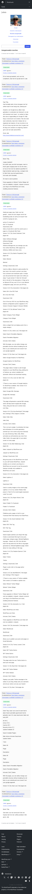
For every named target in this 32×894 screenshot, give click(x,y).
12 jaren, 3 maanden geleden (9, 72)
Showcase (19, 834)
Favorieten (15, 42)
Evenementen (20, 849)
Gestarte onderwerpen (15, 30)
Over (2, 834)
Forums (3, 6)
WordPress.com (6, 859)
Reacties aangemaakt (15, 33)
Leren (3, 846)
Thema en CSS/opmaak (12, 59)
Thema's (19, 836)
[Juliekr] (16, 21)
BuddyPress (5, 867)
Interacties (15, 39)
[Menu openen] (29, 2)
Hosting (3, 839)
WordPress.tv (5, 854)
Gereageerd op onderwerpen (15, 36)
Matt (3, 862)
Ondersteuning (5, 849)
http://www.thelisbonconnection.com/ (13, 135)
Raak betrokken (21, 846)
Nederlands (8, 874)
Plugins (19, 839)
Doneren (20, 852)
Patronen (19, 842)
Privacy (3, 842)
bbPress (4, 864)
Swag (19, 854)
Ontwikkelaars (5, 852)
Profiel (15, 28)
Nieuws (3, 836)
